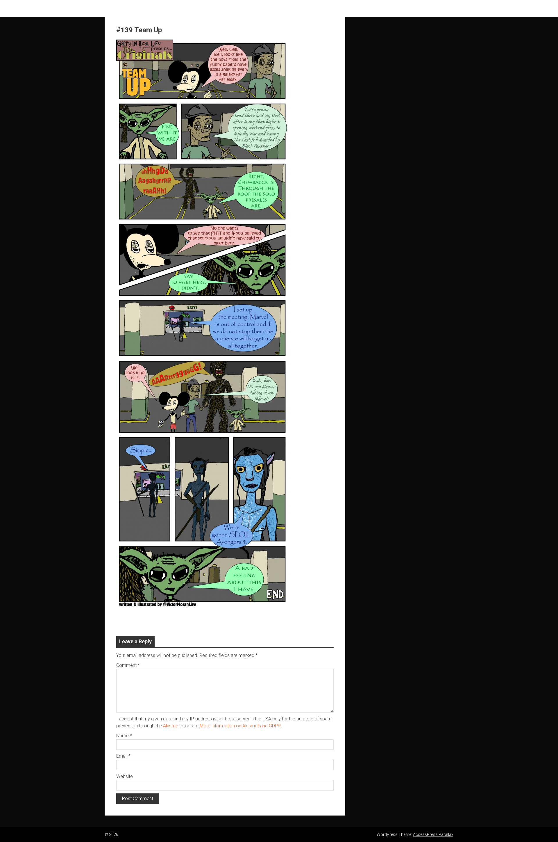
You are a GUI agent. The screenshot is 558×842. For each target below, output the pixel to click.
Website (124, 776)
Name (124, 735)
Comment (128, 665)
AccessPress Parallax (433, 834)
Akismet (171, 726)
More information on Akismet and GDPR (240, 726)
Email (123, 756)
